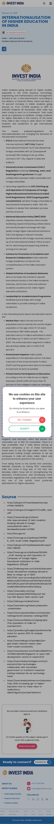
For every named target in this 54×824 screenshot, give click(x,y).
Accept (24, 428)
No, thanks (24, 420)
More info (33, 412)
